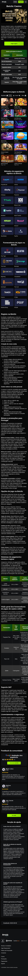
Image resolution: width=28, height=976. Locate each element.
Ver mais (14, 815)
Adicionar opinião (14, 763)
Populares (3, 95)
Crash (16, 95)
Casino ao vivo (10, 95)
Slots (23, 95)
